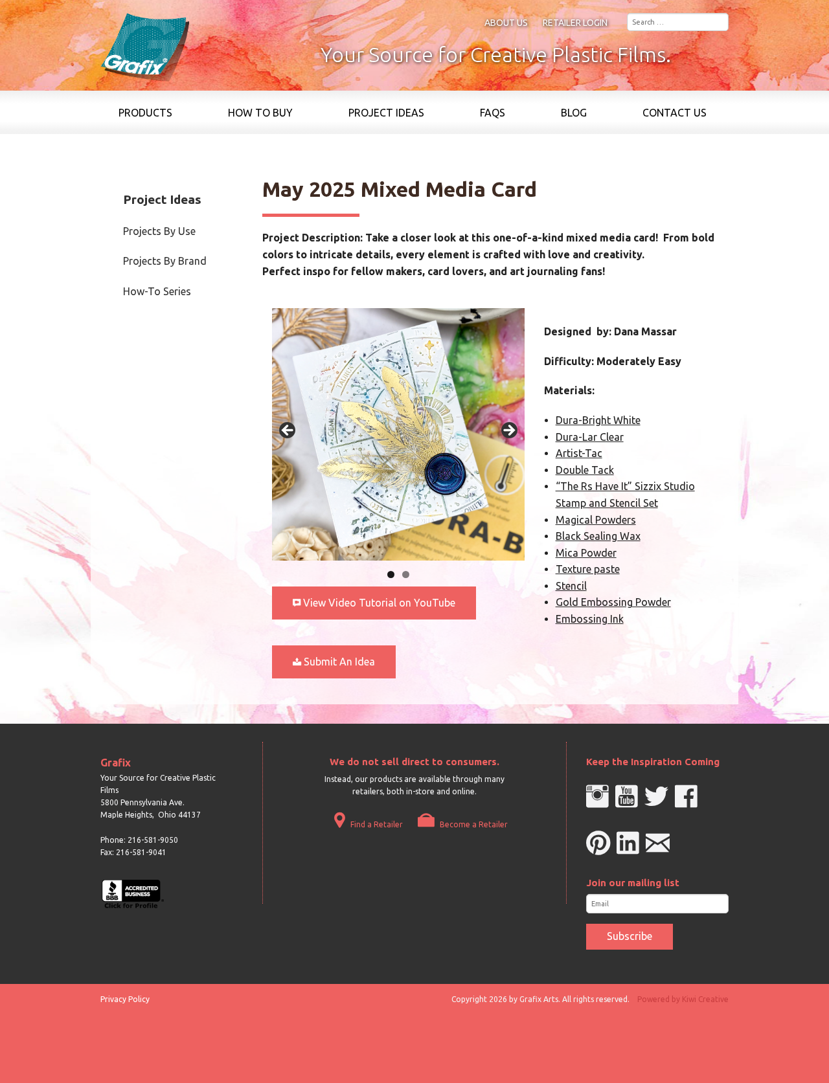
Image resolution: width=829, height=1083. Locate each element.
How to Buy (260, 112)
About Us (506, 22)
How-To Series (157, 291)
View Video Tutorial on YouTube (378, 602)
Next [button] (508, 431)
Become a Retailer (473, 824)
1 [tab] (390, 574)
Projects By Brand (165, 261)
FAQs (492, 112)
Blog (574, 112)
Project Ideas (386, 112)
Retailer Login (575, 22)
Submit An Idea (338, 661)
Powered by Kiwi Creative (683, 999)
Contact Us (674, 112)
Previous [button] (288, 431)
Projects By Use (159, 231)
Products (145, 112)
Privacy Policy (125, 999)
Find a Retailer (375, 824)
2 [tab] (405, 574)
